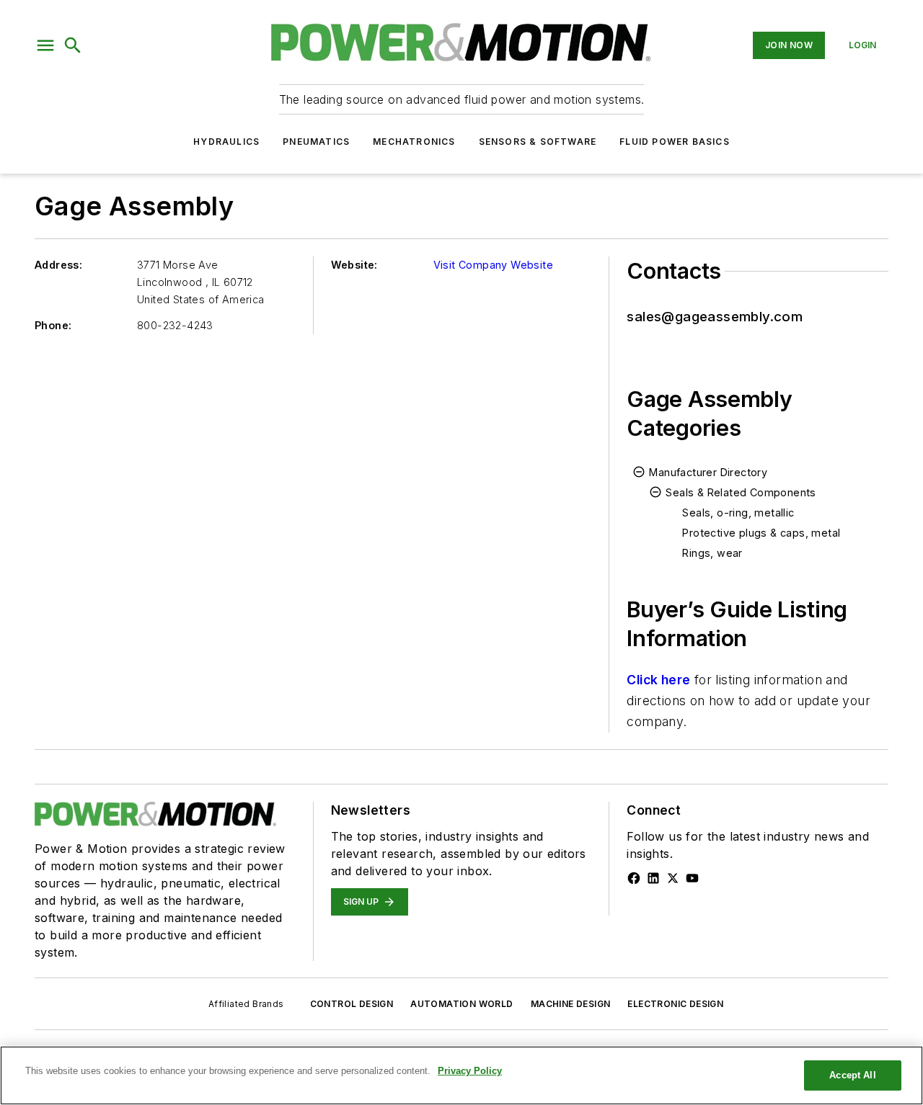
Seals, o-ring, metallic (738, 512)
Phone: (53, 325)
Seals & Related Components (741, 492)
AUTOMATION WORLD (461, 1003)
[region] (461, 1075)
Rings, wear (712, 553)
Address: (58, 265)
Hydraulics (226, 141)
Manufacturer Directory (708, 472)
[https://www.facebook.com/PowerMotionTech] (634, 878)
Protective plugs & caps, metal (761, 533)
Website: (354, 265)
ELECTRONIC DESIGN (675, 1003)
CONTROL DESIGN (352, 1003)
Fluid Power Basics (674, 141)
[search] (73, 45)
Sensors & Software (538, 141)
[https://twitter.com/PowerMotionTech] (673, 878)
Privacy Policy (470, 1070)
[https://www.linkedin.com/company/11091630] (653, 878)
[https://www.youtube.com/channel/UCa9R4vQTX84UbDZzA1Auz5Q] (692, 878)
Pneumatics (316, 141)
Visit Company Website (493, 265)
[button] (45, 45)
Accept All (852, 1075)
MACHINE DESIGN (571, 1003)
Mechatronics (414, 141)
